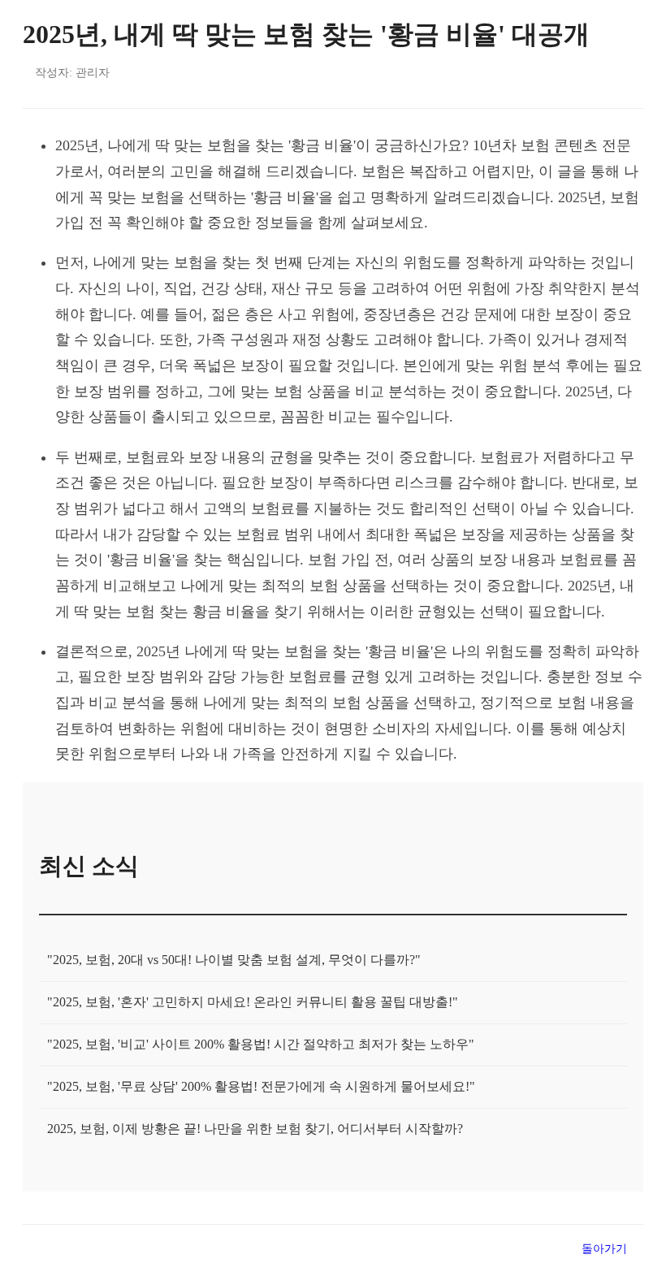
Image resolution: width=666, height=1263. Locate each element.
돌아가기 (604, 1248)
